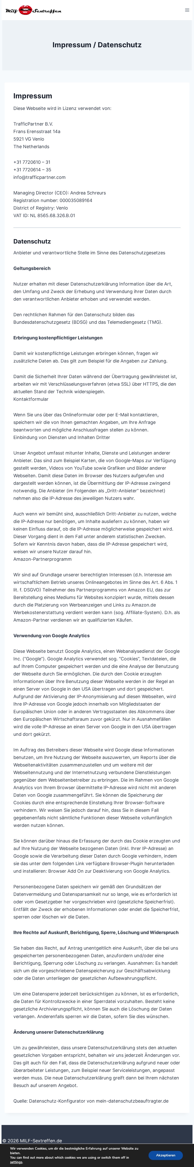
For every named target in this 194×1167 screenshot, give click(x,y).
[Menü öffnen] (187, 10)
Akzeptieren (165, 1155)
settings (16, 1162)
